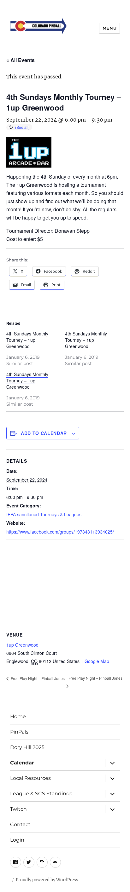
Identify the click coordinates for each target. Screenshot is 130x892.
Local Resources (30, 778)
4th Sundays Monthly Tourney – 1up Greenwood (27, 339)
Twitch (18, 809)
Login (17, 840)
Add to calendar (44, 433)
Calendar (22, 763)
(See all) (22, 127)
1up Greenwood (22, 645)
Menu (109, 28)
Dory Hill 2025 (27, 747)
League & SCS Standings (41, 794)
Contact (20, 824)
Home (18, 716)
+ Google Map (95, 661)
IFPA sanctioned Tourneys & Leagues (43, 514)
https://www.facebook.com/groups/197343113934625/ (60, 532)
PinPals (19, 732)
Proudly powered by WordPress (47, 880)
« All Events (20, 60)
